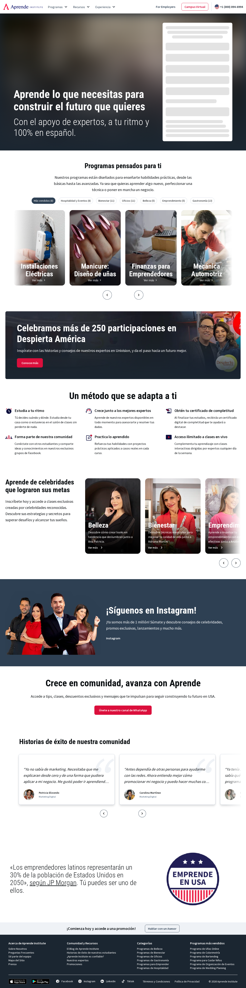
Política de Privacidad (187, 981)
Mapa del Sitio (16, 960)
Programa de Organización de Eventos (212, 964)
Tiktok (130, 981)
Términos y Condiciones (156, 981)
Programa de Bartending (204, 956)
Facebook (67, 981)
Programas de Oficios (149, 956)
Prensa (12, 964)
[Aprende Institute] (23, 7)
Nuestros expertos (78, 960)
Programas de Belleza (149, 948)
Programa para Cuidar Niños (206, 960)
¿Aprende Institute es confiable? (85, 956)
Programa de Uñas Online (204, 948)
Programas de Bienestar (151, 952)
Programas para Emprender (153, 964)
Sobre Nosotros (17, 948)
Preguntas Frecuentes (21, 952)
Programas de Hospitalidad (152, 968)
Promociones (74, 964)
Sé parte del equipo (19, 956)
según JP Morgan (53, 883)
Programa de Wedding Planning (208, 968)
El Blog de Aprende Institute (83, 948)
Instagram (89, 981)
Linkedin (111, 981)
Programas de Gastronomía (153, 960)
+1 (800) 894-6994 (231, 7)
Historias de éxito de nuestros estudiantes (91, 952)
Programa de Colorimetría (205, 952)
